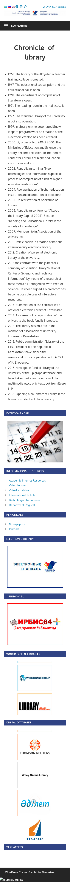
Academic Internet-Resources (27, 480)
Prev (21, 688)
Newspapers (17, 524)
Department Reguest (22, 505)
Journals (14, 529)
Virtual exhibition (19, 490)
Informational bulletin (22, 495)
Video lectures (18, 485)
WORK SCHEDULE (54, 6)
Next (49, 688)
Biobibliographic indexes (24, 500)
